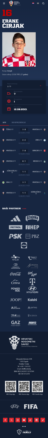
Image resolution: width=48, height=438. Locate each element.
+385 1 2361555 (25, 366)
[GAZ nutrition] (15, 323)
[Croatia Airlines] (32, 266)
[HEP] (32, 227)
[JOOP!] (15, 299)
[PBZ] (32, 236)
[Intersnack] (32, 274)
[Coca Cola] (15, 274)
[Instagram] (18, 420)
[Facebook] (5, 420)
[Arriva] (32, 307)
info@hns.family (26, 369)
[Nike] (15, 218)
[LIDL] (24, 245)
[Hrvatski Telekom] (32, 282)
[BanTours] (15, 315)
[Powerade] (15, 289)
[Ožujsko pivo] (32, 218)
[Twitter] (11, 420)
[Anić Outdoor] (15, 307)
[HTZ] (15, 258)
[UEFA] (14, 406)
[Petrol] (15, 227)
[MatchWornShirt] (32, 323)
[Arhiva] (43, 3)
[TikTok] (43, 420)
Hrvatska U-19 (37, 129)
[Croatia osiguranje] (15, 266)
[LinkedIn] (36, 420)
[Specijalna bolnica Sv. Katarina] (32, 315)
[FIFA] (31, 406)
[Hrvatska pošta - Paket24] (32, 258)
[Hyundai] (32, 289)
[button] (24, 86)
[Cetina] (15, 282)
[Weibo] (30, 420)
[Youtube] (24, 420)
